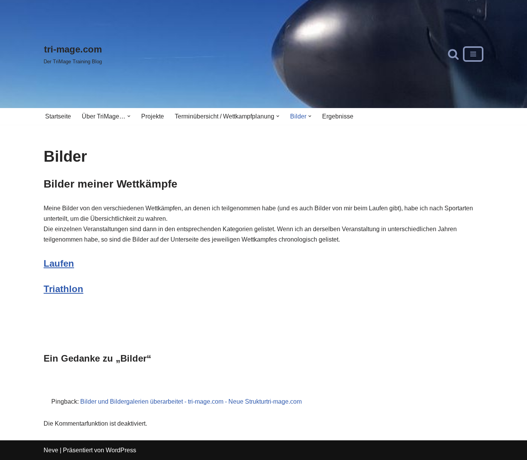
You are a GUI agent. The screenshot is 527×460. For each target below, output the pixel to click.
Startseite (58, 116)
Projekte (152, 116)
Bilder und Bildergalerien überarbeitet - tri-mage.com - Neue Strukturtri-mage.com (191, 401)
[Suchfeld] (453, 54)
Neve (51, 450)
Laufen (59, 263)
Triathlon (63, 289)
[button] (128, 116)
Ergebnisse (337, 116)
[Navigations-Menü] (473, 54)
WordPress (121, 450)
